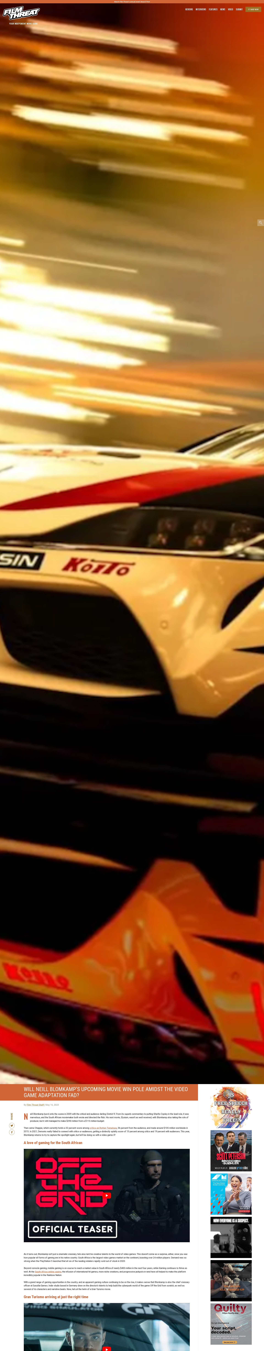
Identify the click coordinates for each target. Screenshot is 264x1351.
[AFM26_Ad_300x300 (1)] (231, 1174)
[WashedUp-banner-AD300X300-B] (231, 1261)
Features (213, 9)
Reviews (189, 9)
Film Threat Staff (35, 1105)
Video (230, 9)
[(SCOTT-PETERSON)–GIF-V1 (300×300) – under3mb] (231, 1131)
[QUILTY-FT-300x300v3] (231, 1304)
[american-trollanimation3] (231, 1088)
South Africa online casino (48, 1271)
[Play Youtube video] (107, 1195)
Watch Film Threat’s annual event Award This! (132, 2)
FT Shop (253, 9)
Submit (239, 9)
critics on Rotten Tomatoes (103, 1128)
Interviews (201, 9)
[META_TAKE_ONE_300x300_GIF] (231, 1218)
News (222, 9)
